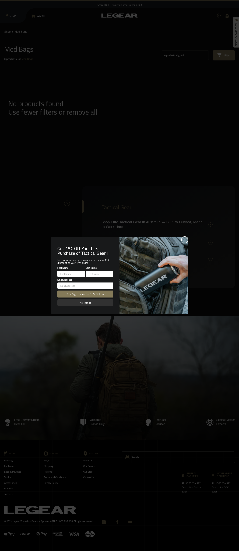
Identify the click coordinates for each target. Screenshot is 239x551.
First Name (63, 268)
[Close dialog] (185, 240)
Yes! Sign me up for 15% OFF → (85, 294)
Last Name (91, 268)
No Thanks (85, 302)
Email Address (64, 279)
